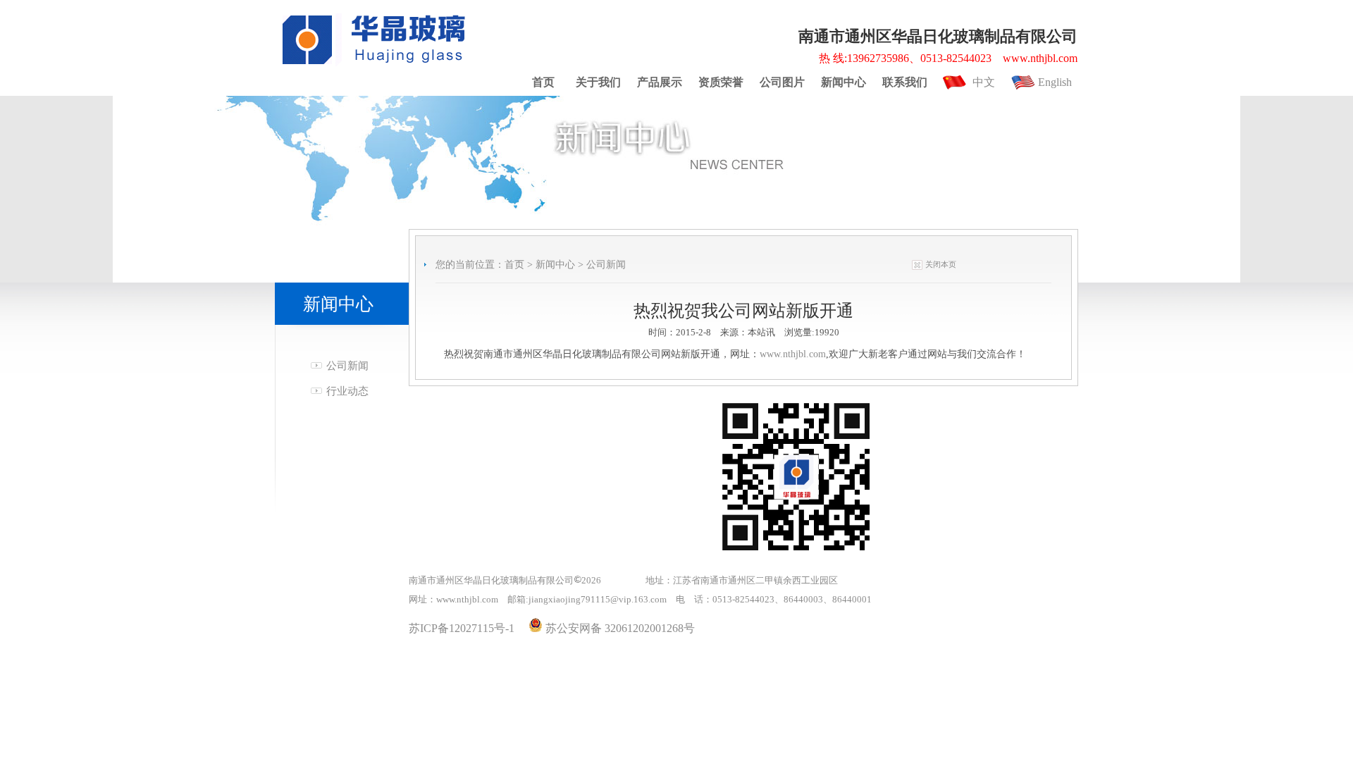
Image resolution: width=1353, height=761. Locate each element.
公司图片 (782, 82)
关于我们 (598, 82)
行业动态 (347, 391)
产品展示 (659, 82)
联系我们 (904, 82)
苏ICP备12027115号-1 (461, 628)
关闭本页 (940, 264)
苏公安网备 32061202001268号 (619, 628)
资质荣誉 (720, 82)
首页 (543, 82)
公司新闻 (347, 365)
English (1055, 82)
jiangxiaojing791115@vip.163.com (598, 599)
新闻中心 (843, 82)
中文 (983, 82)
